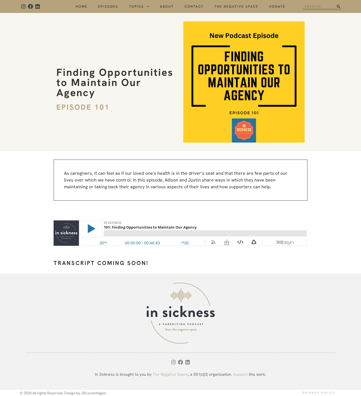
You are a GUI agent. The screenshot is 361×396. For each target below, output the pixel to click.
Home (81, 6)
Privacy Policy (319, 393)
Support (240, 374)
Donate (277, 6)
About (167, 6)
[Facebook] (30, 6)
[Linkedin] (37, 6)
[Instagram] (23, 6)
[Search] (338, 6)
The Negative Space (236, 6)
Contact (194, 6)
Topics (136, 6)
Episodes (108, 6)
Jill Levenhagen (93, 393)
